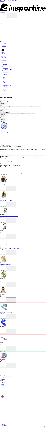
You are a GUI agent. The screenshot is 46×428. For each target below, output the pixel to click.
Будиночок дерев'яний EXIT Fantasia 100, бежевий (5, 264)
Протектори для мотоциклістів (6, 71)
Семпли (2, 61)
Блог (2, 388)
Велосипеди (4, 77)
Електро (2, 66)
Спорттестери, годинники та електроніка (7, 69)
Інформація (1, 380)
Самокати (4, 78)
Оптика (3, 81)
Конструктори (4, 89)
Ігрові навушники (5, 48)
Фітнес (2, 62)
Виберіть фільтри (2, 121)
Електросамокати (4, 67)
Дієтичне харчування (4, 56)
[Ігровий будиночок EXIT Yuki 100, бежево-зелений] (3, 182)
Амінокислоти (3, 53)
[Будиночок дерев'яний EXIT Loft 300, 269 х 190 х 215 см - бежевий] (3, 293)
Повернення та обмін (4, 382)
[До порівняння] (11, 188)
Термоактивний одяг (5, 75)
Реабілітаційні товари (4, 91)
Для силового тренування (5, 63)
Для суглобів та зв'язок (4, 57)
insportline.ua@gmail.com (4, 421)
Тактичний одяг (4, 82)
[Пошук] (12, 15)
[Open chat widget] (44, 426)
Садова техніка (4, 44)
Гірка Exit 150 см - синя (2, 327)
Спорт (2, 95)
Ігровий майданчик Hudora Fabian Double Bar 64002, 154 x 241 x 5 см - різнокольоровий (9, 248)
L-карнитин (3, 52)
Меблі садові (4, 45)
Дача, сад (2, 42)
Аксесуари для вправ (5, 64)
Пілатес (3, 65)
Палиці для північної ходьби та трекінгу (7, 85)
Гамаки (3, 83)
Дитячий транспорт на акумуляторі (6, 88)
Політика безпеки (3, 383)
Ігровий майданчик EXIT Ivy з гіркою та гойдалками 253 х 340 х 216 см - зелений (9, 216)
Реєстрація (3, 3)
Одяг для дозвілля (5, 74)
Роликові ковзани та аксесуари (6, 79)
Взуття (3, 73)
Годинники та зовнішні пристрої (6, 84)
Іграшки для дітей (5, 87)
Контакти (3, 385)
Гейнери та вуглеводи (4, 55)
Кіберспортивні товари (4, 46)
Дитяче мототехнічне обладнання (6, 72)
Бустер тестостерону (4, 54)
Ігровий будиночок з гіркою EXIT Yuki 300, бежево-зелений (6, 200)
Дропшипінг (3, 384)
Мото (2, 70)
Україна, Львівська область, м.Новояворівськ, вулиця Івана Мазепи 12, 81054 (4, 425)
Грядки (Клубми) (4, 43)
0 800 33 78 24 (3, 379)
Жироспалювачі (3, 58)
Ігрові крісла (4, 47)
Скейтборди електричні (5, 68)
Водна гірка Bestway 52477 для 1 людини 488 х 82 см (6, 312)
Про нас (2, 381)
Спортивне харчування (6, 51)
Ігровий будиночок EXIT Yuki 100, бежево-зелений (5, 184)
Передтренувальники (4, 60)
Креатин (2, 59)
